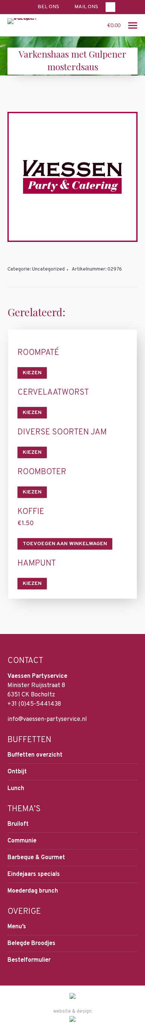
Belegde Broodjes (31, 943)
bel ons (48, 7)
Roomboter (41, 472)
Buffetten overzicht (34, 755)
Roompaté (38, 353)
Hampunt (36, 564)
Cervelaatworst (53, 393)
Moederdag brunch (32, 891)
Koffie (30, 512)
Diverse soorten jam (62, 432)
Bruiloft (18, 824)
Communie (21, 841)
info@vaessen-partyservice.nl (47, 719)
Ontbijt (17, 772)
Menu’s (16, 927)
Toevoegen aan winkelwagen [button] (65, 544)
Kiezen (32, 373)
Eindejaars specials (33, 874)
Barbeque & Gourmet (36, 857)
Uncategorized (48, 269)
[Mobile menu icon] (133, 25)
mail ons (86, 7)
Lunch (15, 788)
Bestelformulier (29, 960)
